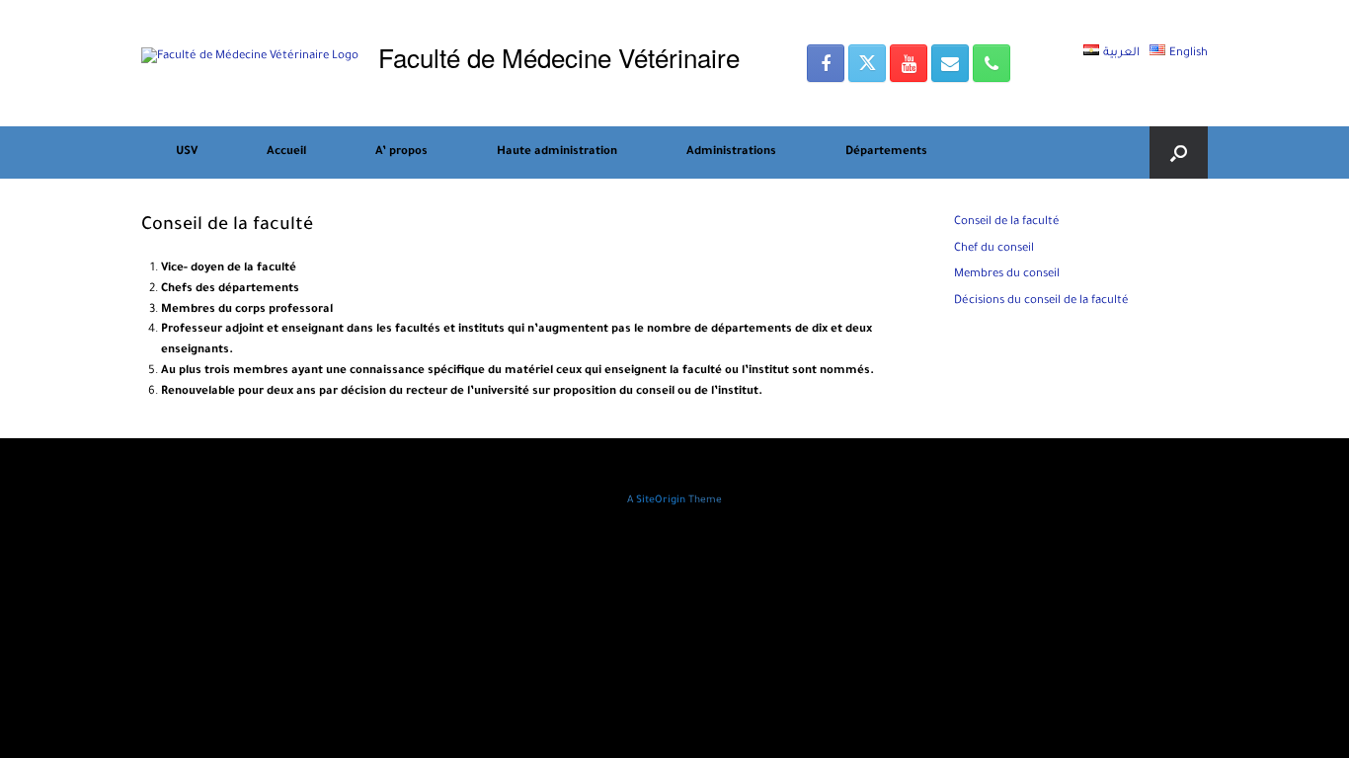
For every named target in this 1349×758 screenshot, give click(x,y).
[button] (1179, 152)
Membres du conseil (1007, 274)
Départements (886, 152)
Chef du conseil (994, 249)
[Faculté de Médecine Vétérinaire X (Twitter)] (867, 63)
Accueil (286, 152)
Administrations (731, 152)
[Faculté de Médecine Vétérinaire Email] (950, 63)
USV (187, 152)
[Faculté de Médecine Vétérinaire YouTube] (908, 63)
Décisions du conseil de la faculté (1041, 301)
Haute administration (557, 152)
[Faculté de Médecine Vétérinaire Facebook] (825, 63)
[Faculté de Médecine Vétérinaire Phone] (991, 63)
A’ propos (401, 152)
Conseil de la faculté (1007, 222)
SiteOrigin (660, 500)
